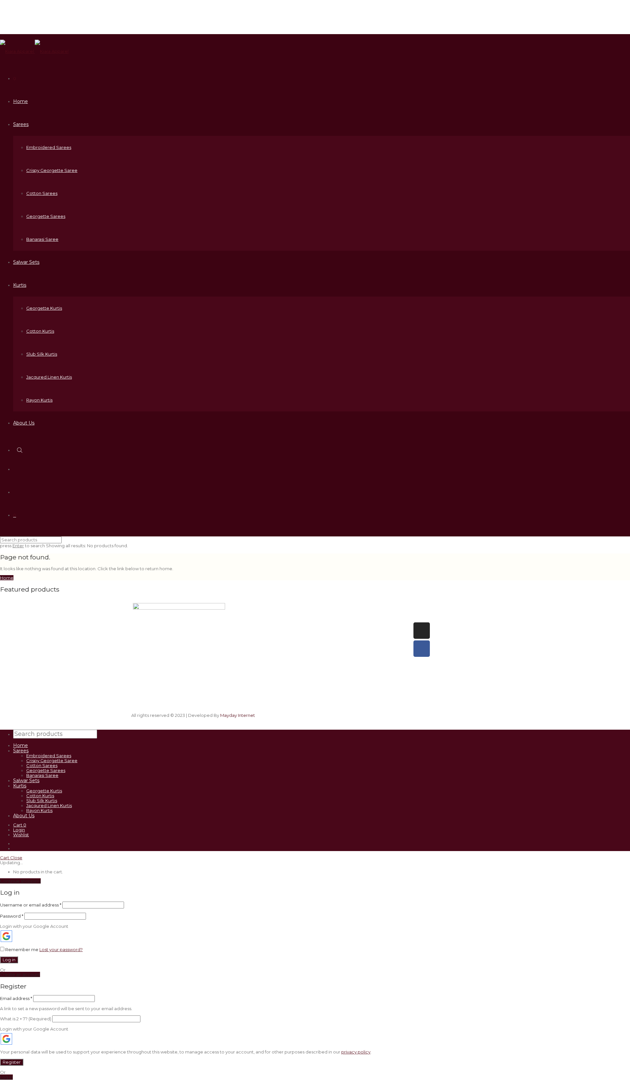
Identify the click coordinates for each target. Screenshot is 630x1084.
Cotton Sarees (41, 193)
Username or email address (30, 904)
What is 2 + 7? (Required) (25, 1018)
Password (11, 916)
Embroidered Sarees (48, 147)
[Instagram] (421, 630)
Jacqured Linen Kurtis (49, 377)
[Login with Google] (6, 936)
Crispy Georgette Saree (51, 170)
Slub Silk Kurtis (41, 354)
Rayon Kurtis (39, 400)
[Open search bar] (20, 450)
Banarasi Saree (42, 239)
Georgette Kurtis (44, 308)
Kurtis (19, 285)
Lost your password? (61, 949)
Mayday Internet (237, 715)
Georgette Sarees (45, 216)
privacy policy (355, 1051)
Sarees (21, 124)
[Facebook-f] (421, 648)
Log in (9, 959)
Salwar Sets (26, 262)
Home (20, 101)
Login (19, 829)
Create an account (20, 974)
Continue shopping (20, 881)
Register (12, 1062)
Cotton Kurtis (40, 331)
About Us (23, 423)
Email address (16, 998)
